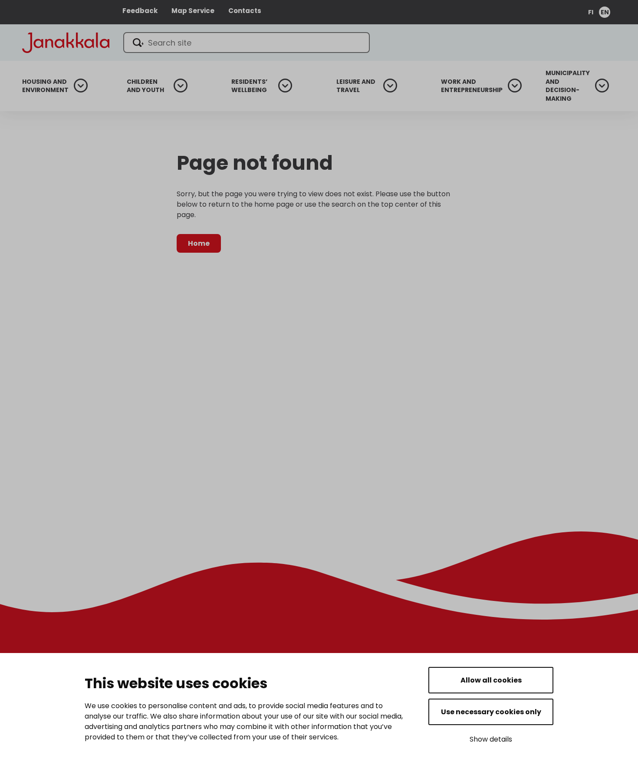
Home (199, 243)
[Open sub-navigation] (80, 85)
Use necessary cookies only (491, 712)
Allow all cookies (491, 680)
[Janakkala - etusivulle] (65, 42)
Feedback (140, 11)
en (605, 12)
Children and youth (145, 86)
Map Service (192, 11)
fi (590, 12)
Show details (491, 739)
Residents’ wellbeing (249, 86)
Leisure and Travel (355, 86)
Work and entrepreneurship (472, 86)
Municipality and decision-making (568, 86)
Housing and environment (45, 86)
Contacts (244, 11)
